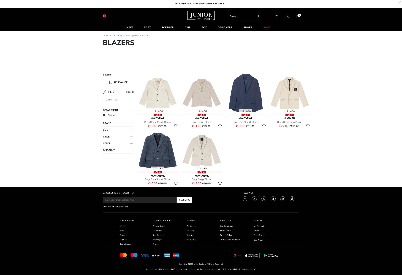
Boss (122, 230)
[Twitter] (254, 198)
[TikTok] (292, 198)
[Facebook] (245, 198)
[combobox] (245, 16)
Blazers (145, 35)
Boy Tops (157, 239)
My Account (259, 226)
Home (105, 35)
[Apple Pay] (156, 255)
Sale (113, 35)
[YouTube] (282, 198)
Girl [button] (187, 27)
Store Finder (225, 230)
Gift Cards (191, 239)
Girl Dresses (158, 235)
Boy (120, 35)
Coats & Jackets (132, 35)
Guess (122, 235)
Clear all (130, 91)
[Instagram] (263, 198)
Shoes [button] (247, 27)
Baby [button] (147, 27)
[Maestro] (134, 255)
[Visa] (145, 255)
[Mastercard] (123, 255)
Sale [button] (266, 27)
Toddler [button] (168, 27)
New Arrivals (158, 226)
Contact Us (191, 226)
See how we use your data (115, 206)
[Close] (400, 1)
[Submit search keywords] (259, 16)
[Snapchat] (273, 198)
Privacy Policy (226, 235)
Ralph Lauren (125, 244)
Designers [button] (225, 27)
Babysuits (157, 230)
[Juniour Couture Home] (201, 15)
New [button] (130, 27)
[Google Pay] (237, 255)
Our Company (226, 226)
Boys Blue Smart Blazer (245, 122)
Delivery (190, 230)
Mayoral (123, 239)
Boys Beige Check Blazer (157, 122)
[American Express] (167, 255)
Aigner (122, 226)
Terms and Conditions (230, 239)
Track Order (259, 235)
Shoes (155, 244)
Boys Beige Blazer (202, 122)
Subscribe (184, 199)
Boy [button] (204, 27)
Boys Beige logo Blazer (289, 122)
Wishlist (257, 230)
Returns (190, 235)
